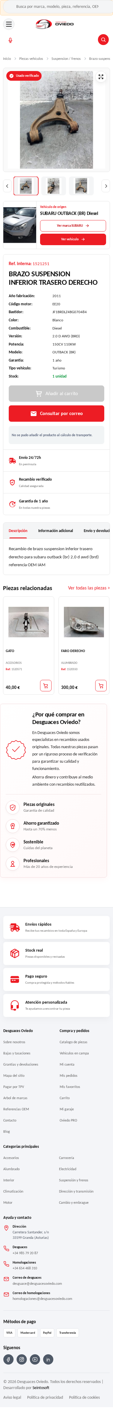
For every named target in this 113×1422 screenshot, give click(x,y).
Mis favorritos (70, 1087)
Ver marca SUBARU (70, 226)
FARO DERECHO (73, 651)
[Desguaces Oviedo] (55, 24)
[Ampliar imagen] (101, 77)
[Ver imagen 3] (81, 186)
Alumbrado (11, 1169)
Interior (8, 1180)
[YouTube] (35, 1359)
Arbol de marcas (15, 1098)
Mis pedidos (68, 1075)
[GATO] (28, 622)
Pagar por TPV (13, 1087)
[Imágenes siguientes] (106, 186)
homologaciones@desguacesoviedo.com (42, 1299)
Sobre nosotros (14, 1042)
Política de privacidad (45, 1397)
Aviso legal (12, 1397)
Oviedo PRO (68, 1120)
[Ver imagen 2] (53, 186)
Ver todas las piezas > (89, 588)
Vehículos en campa (74, 1053)
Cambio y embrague (74, 1202)
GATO (10, 651)
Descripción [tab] (18, 530)
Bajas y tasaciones (16, 1053)
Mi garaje (67, 1109)
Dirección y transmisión (76, 1191)
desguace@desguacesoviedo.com (37, 1283)
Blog (6, 1131)
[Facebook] (8, 1359)
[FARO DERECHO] (84, 622)
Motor (7, 1202)
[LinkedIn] (48, 1359)
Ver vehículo (70, 239)
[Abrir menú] (8, 24)
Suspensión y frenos (73, 1180)
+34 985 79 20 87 (25, 1253)
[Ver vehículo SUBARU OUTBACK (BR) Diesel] (19, 225)
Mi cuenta (67, 1064)
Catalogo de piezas (73, 1042)
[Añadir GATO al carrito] (46, 685)
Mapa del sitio (13, 1075)
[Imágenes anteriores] (7, 186)
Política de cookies (84, 1397)
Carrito (65, 1098)
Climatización (13, 1191)
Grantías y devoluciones (20, 1064)
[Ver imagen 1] (26, 186)
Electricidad (67, 1169)
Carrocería (66, 1158)
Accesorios (11, 1158)
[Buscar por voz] (10, 40)
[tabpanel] (56, 557)
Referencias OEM (16, 1109)
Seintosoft (41, 1387)
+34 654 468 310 (25, 1268)
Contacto (9, 1120)
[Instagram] (22, 1359)
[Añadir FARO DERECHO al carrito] (101, 685)
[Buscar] (103, 39)
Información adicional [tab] (55, 530)
